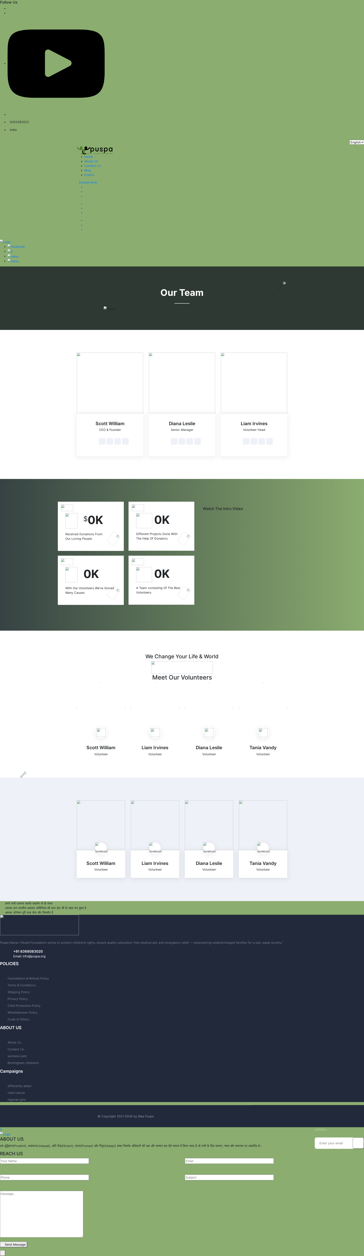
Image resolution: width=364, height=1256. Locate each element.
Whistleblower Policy (23, 1012)
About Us (91, 161)
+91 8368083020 (28, 951)
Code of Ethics (18, 1019)
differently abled (19, 1086)
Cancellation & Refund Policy (28, 978)
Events (89, 175)
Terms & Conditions (22, 985)
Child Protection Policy (24, 1006)
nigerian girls (17, 1099)
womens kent (17, 1056)
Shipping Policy (19, 992)
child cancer (16, 1093)
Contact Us (92, 166)
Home (88, 157)
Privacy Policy (18, 999)
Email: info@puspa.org (29, 956)
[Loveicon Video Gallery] (204, 504)
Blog (87, 170)
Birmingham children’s (23, 1063)
